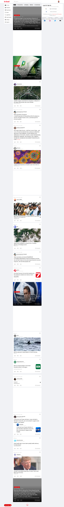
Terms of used (54, 14)
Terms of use (44, 17)
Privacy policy (60, 14)
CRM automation (53, 18)
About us (43, 18)
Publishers (56, 17)
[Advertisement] (27, 43)
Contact (62, 17)
